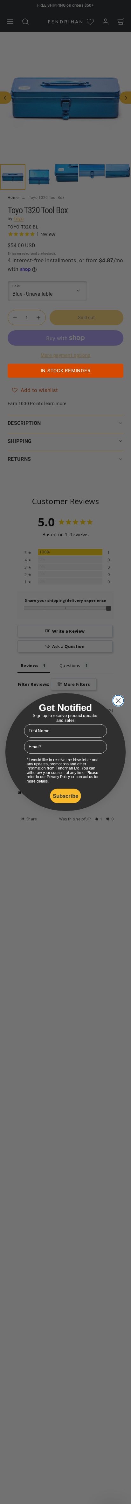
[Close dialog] (118, 700)
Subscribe (66, 795)
